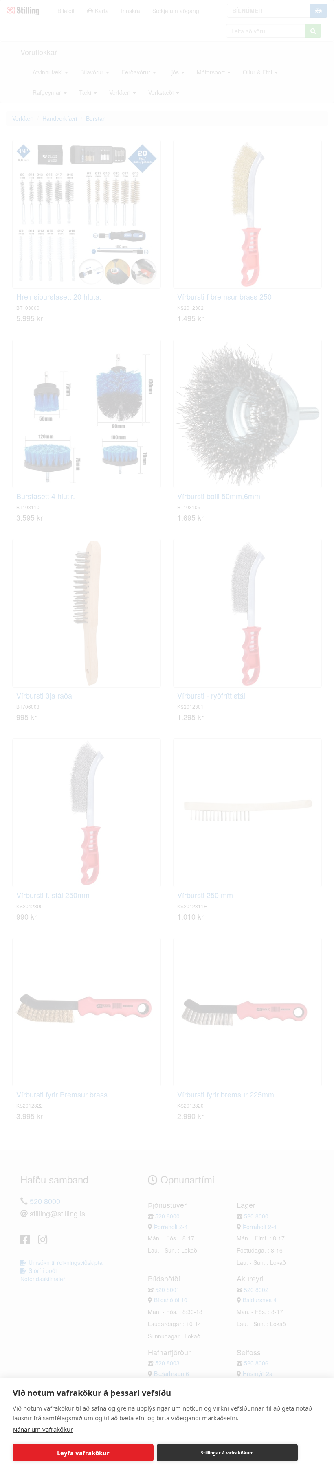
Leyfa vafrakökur (83, 1453)
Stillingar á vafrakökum (227, 1453)
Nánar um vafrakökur (43, 1429)
